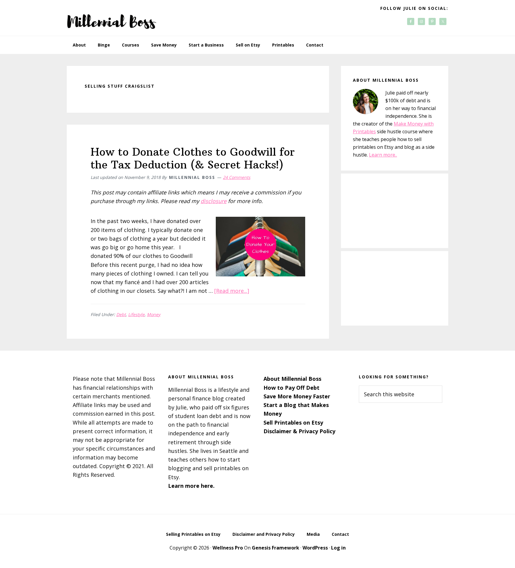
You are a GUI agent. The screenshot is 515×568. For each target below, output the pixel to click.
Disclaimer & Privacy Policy (299, 431)
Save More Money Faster (296, 396)
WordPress (315, 547)
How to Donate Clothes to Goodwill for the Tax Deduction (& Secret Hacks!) (193, 158)
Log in (338, 547)
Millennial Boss (111, 18)
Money (153, 314)
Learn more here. (191, 485)
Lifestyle (136, 314)
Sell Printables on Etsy (293, 422)
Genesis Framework (275, 547)
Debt (121, 314)
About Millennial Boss (292, 378)
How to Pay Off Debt (291, 387)
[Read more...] (231, 290)
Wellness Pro (227, 547)
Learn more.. (383, 154)
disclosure (214, 201)
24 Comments (236, 177)
